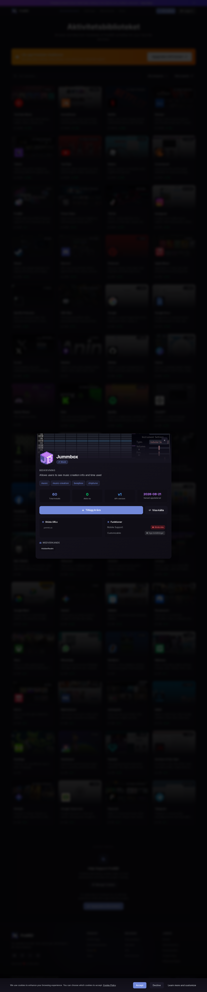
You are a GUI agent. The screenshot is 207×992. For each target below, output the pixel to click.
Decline (157, 985)
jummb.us (48, 528)
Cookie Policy (109, 985)
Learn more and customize (182, 985)
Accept (139, 985)
